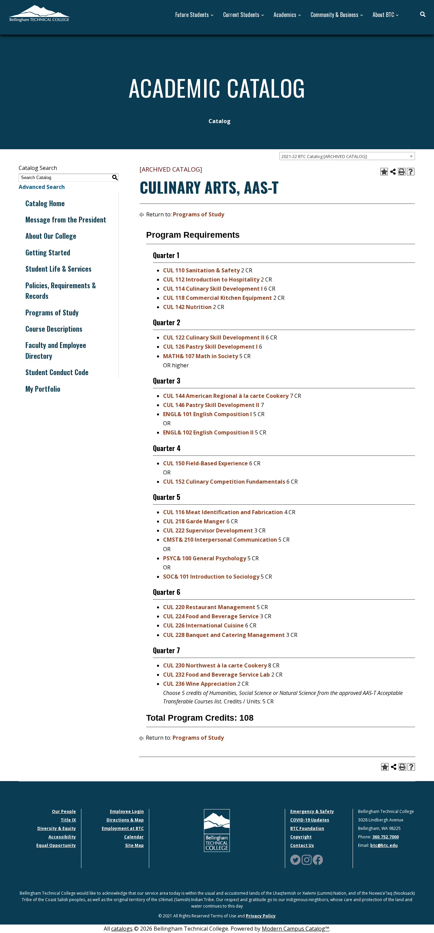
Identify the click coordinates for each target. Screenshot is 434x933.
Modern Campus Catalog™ (295, 928)
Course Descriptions (53, 329)
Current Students (241, 15)
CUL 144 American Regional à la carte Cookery (226, 396)
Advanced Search (42, 187)
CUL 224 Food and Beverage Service (211, 616)
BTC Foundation (307, 828)
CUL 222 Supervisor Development (208, 530)
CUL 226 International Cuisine (203, 625)
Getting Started (47, 252)
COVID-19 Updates (309, 820)
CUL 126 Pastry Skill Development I (210, 346)
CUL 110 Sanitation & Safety (201, 270)
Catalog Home (45, 203)
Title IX (68, 820)
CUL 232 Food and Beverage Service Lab (216, 674)
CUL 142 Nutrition (187, 307)
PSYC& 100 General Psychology (204, 558)
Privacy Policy (261, 916)
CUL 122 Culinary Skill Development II (213, 337)
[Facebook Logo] (318, 859)
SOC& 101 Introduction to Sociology (211, 576)
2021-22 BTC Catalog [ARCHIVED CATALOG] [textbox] (324, 156)
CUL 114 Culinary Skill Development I (213, 288)
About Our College (50, 236)
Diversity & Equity (56, 828)
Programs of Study (52, 312)
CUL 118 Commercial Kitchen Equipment (217, 298)
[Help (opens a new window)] (410, 171)
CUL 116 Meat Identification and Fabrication (223, 512)
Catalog (220, 121)
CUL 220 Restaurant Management (209, 607)
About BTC (383, 15)
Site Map (134, 845)
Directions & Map (125, 820)
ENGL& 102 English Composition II (208, 432)
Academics (285, 15)
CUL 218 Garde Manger (194, 521)
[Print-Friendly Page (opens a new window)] (402, 171)
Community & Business (334, 15)
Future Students (192, 15)
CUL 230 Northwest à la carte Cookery (215, 665)
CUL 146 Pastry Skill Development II (211, 405)
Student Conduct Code (56, 372)
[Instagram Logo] (306, 859)
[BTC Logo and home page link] (39, 13)
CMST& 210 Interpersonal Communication (220, 539)
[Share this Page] (393, 171)
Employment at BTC (123, 828)
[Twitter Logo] (295, 859)
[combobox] (347, 156)
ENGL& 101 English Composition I (207, 414)
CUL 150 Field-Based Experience (205, 463)
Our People (64, 811)
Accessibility (62, 837)
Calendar (134, 837)
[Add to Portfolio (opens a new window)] (384, 171)
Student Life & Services (58, 269)
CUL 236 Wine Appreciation (199, 683)
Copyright (301, 837)
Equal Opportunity (56, 845)
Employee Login (127, 811)
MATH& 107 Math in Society (200, 356)
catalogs (122, 928)
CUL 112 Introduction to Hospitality (211, 279)
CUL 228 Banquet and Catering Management (224, 635)
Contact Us (302, 845)
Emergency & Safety (312, 811)
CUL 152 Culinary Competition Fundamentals (224, 481)
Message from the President (65, 219)
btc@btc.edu (384, 845)
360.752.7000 (385, 837)
